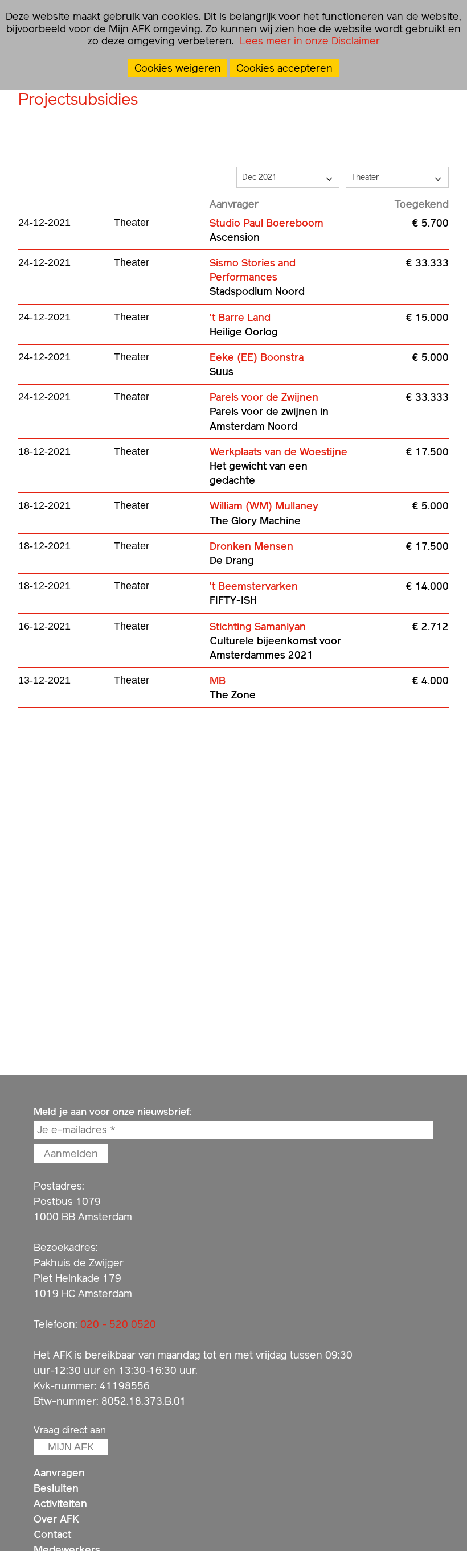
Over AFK (56, 1519)
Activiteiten (60, 1503)
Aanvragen (59, 1473)
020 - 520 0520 (118, 1324)
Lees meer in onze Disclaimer (308, 41)
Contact (52, 1534)
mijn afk (71, 1447)
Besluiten (56, 1488)
